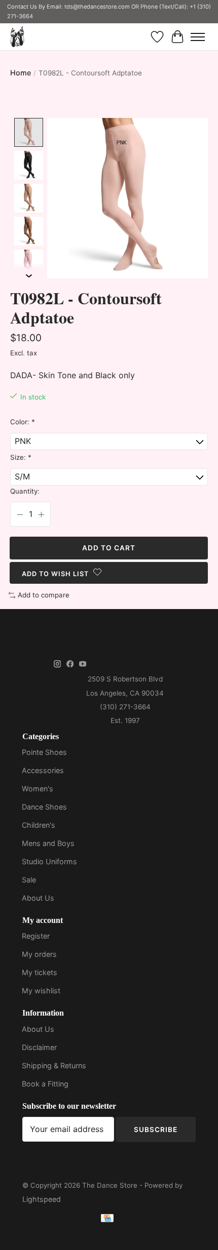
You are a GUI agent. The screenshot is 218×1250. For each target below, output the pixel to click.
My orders (39, 954)
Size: (20, 457)
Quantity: (25, 491)
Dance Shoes (44, 806)
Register (36, 936)
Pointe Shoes (44, 752)
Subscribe (155, 1129)
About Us (38, 898)
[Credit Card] (107, 1220)
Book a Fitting (45, 1083)
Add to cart (108, 548)
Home (20, 72)
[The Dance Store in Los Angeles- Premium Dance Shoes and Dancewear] (17, 36)
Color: (22, 422)
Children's (38, 825)
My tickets (39, 972)
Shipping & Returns (54, 1065)
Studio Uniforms (49, 861)
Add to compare (43, 595)
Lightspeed (41, 1199)
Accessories (43, 770)
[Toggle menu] (198, 37)
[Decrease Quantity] (19, 514)
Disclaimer (39, 1047)
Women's (37, 788)
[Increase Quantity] (41, 514)
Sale (29, 879)
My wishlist (41, 990)
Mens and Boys (48, 843)
